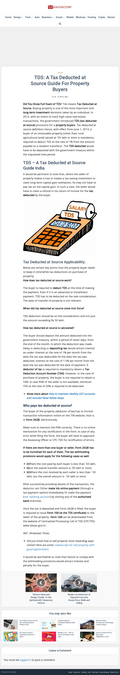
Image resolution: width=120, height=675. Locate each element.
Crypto (101, 17)
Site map (95, 672)
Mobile (70, 17)
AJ (55, 96)
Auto (37, 17)
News (71, 672)
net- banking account (37, 496)
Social (59, 17)
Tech (27, 17)
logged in (25, 660)
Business (47, 17)
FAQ (89, 672)
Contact (84, 672)
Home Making (104, 672)
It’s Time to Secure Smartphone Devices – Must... (28, 635)
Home (8, 17)
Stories (111, 17)
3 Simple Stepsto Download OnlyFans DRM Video (66, 622)
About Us (77, 672)
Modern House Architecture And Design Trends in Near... (104, 622)
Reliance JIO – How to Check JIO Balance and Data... (66, 635)
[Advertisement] (60, 46)
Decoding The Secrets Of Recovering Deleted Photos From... (29, 622)
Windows (81, 17)
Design (17, 17)
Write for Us (114, 672)
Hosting (92, 17)
